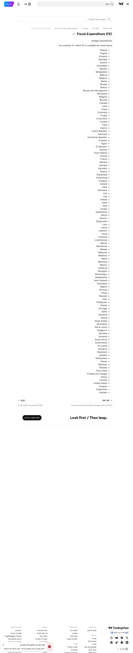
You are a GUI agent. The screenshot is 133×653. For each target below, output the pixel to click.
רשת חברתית (42, 630)
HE (25, 4)
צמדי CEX (92, 650)
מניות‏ (94, 638)
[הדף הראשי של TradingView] (121, 4)
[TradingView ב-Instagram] (111, 638)
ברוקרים (74, 650)
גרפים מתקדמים (14, 639)
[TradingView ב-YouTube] (116, 638)
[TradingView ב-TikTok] (116, 642)
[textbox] (64, 19)
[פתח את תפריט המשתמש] (18, 4)
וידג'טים (18, 630)
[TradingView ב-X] (127, 638)
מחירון (74, 633)
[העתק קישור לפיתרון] (74, 34)
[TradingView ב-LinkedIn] (127, 642)
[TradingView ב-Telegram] (122, 642)
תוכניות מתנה (72, 639)
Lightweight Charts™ (12, 636)
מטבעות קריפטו (90, 647)
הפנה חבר (43, 636)
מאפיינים (73, 630)
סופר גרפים (91, 630)
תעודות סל (92, 641)
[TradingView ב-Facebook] (122, 638)
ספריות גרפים (16, 633)
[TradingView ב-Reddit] (111, 642)
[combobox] (65, 19)
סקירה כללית (72, 647)
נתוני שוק (73, 636)
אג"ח (94, 644)
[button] (107, 28)
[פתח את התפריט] (127, 4)
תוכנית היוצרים (41, 639)
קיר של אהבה (42, 633)
